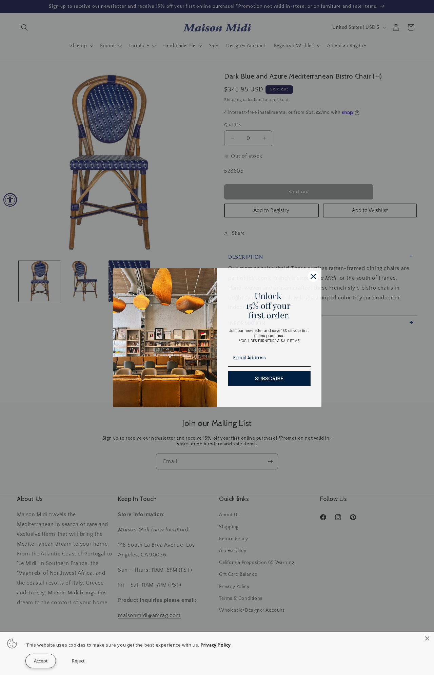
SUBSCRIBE (269, 378)
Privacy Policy (216, 645)
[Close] (427, 638)
